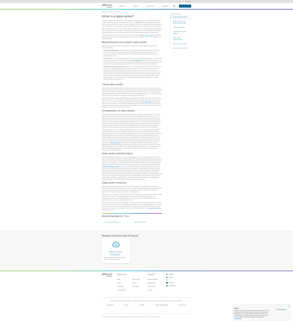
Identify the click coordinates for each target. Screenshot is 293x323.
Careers (119, 283)
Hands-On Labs (152, 286)
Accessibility (110, 305)
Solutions (135, 6)
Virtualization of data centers (179, 32)
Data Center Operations (112, 222)
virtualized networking (154, 208)
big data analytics (147, 101)
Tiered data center (179, 27)
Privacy (126, 305)
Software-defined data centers (110, 166)
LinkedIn (171, 277)
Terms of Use (182, 305)
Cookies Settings (281, 309)
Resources (165, 6)
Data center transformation (178, 38)
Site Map (142, 305)
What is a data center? (180, 17)
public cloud (148, 35)
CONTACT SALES (185, 6)
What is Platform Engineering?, (118, 316)
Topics (134, 283)
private (142, 35)
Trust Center (135, 286)
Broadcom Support (152, 279)
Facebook (171, 274)
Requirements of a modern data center (179, 22)
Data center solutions (180, 44)
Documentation (151, 283)
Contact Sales (172, 285)
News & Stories (136, 279)
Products (121, 6)
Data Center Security (140, 222)
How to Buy (150, 6)
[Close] (288, 306)
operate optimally (136, 60)
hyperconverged (115, 142)
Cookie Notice (238, 318)
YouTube (171, 282)
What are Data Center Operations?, (135, 316)
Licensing (150, 290)
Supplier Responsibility (162, 305)
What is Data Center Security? (152, 316)
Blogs (118, 279)
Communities (120, 286)
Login (188, 1)
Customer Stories (121, 290)
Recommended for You (180, 48)
